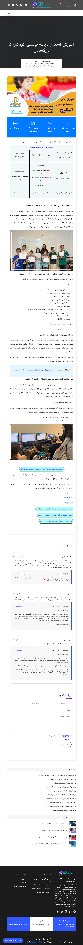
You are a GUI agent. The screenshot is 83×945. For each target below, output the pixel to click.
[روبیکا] (8, 5)
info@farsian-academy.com (65, 4)
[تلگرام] (25, 5)
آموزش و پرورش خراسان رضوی (40, 888)
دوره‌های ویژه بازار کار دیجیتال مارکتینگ (64, 791)
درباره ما (22, 879)
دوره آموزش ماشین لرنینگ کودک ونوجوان (54, 830)
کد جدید (66, 740)
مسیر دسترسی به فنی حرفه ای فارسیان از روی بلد (55, 515)
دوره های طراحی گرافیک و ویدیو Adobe (64, 783)
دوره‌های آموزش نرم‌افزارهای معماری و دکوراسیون (61, 787)
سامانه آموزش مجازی (43, 892)
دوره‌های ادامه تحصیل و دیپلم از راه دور (64, 810)
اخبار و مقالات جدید (19, 886)
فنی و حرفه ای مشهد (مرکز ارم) (40, 885)
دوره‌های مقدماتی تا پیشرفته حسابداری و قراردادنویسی (59, 799)
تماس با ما (22, 883)
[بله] (12, 5)
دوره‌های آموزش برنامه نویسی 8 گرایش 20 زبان (40, 64)
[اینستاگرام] (21, 5)
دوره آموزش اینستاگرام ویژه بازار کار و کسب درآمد (52, 837)
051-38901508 (70, 6)
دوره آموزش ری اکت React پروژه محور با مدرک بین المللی (49, 844)
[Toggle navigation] (9, 13)
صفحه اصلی (44, 62)
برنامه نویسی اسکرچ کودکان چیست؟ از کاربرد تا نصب (35, 370)
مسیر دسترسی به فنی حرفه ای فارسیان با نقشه (56, 521)
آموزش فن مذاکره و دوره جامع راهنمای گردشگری (61, 802)
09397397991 (68, 503)
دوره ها (35, 62)
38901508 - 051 (68, 494)
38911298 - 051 (68, 498)
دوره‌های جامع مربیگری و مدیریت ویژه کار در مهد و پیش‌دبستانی (56, 776)
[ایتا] (17, 5)
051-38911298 (36, 924)
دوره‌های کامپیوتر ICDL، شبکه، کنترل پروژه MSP (61, 795)
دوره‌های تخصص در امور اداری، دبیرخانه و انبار (62, 806)
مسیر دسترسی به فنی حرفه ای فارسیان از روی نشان (54, 509)
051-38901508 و (46, 924)
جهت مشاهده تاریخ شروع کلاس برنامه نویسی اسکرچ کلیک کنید (41, 469)
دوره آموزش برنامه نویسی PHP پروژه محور (54, 824)
